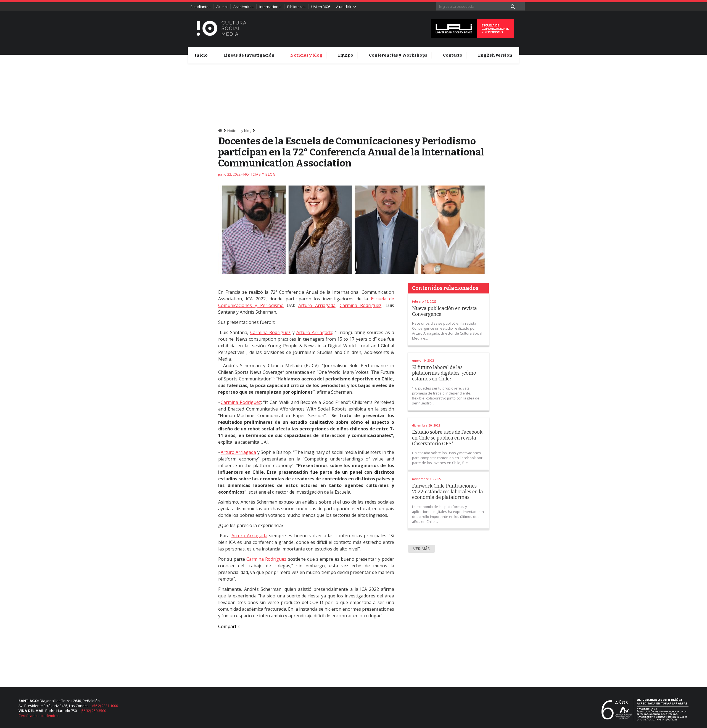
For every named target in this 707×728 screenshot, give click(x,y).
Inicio (201, 55)
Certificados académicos (39, 715)
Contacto (452, 55)
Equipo (345, 55)
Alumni (222, 6)
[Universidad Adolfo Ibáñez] (472, 28)
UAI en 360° (320, 6)
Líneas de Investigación (249, 55)
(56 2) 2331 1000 (105, 705)
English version (495, 55)
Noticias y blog (306, 55)
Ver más (421, 548)
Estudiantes (200, 6)
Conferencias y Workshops (398, 55)
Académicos (243, 6)
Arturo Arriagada (317, 305)
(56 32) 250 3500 (93, 710)
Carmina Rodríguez (360, 305)
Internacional (270, 6)
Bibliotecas (296, 6)
